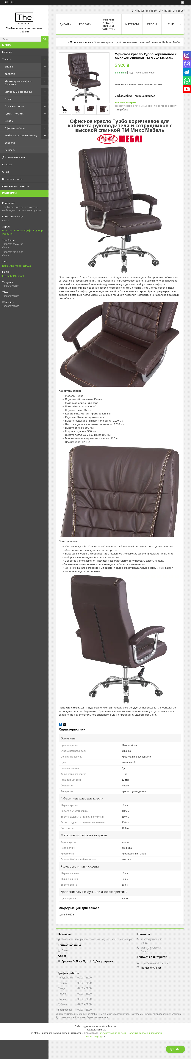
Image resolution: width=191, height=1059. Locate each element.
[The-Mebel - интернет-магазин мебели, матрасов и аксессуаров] (24, 17)
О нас (5, 171)
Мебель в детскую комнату (21, 135)
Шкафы (9, 120)
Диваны (9, 66)
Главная (7, 52)
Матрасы (132, 24)
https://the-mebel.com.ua (16, 265)
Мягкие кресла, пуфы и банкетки (18, 82)
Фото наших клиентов (15, 186)
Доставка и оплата (13, 157)
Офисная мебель (15, 128)
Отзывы (7, 164)
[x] (64, 724)
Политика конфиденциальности (145, 1033)
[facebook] (60, 724)
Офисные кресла (80, 42)
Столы (8, 99)
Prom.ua (112, 1026)
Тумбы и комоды (14, 113)
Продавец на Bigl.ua (95, 1029)
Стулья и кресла (14, 106)
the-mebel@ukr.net (13, 276)
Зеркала (10, 142)
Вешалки (10, 150)
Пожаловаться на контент (112, 1033)
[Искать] (44, 39)
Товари (6, 59)
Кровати (10, 74)
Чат (178, 1049)
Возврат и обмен (12, 179)
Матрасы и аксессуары (18, 91)
